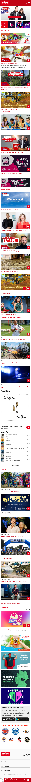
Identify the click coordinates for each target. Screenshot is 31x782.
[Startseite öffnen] (5, 3)
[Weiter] (29, 609)
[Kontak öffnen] (24, 3)
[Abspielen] (27, 780)
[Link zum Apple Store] (8, 719)
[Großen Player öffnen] (24, 780)
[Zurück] (27, 609)
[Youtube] (24, 755)
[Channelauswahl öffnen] (26, 3)
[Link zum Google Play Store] (22, 719)
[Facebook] (27, 755)
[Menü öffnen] (29, 3)
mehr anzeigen (15, 465)
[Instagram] (29, 755)
